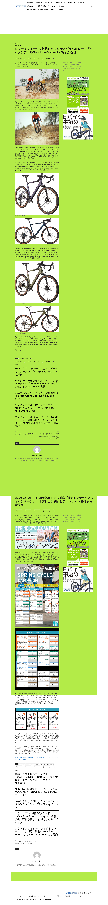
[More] (53, 58)
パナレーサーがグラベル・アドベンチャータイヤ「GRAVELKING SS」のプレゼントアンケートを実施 (36, 383)
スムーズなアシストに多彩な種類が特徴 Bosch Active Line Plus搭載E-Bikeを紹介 (36, 395)
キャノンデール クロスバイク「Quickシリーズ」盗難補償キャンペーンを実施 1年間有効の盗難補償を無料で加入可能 (36, 421)
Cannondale (21, 358)
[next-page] (18, 430)
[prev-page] (16, 430)
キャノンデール (21, 354)
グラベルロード (28, 358)
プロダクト (17, 43)
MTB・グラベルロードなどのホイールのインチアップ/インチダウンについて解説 (36, 371)
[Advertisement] (54, 23)
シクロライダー (37, 455)
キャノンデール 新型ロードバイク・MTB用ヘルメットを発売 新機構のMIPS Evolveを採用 (36, 407)
